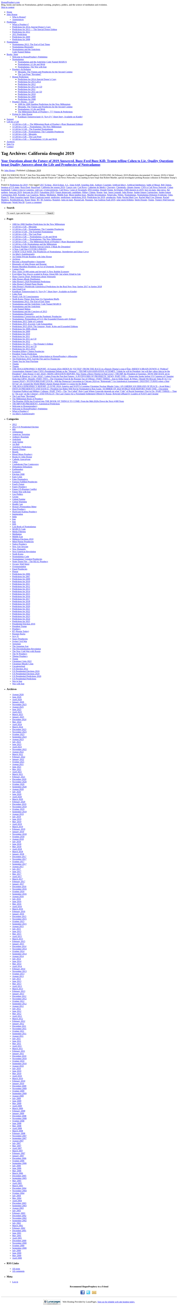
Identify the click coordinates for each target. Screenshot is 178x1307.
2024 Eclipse (58, 185)
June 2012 (16, 1011)
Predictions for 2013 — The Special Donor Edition (34, 29)
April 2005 (17, 1183)
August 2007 (18, 1141)
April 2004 (17, 1201)
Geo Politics (17, 494)
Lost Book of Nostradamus (24, 526)
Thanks (15, 364)
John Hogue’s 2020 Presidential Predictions (31, 281)
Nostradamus (12, 42)
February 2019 (18, 829)
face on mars (150, 190)
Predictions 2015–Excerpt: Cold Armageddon (32, 324)
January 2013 (18, 994)
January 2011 (18, 1053)
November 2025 (19, 704)
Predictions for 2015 (21, 594)
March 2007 (17, 1151)
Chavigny (111, 187)
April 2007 (17, 1148)
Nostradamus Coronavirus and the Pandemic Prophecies (36, 316)
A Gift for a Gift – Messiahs (24, 134)
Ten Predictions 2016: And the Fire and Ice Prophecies (36, 359)
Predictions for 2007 (21, 576)
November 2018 (19, 834)
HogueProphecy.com (10, 2)
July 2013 (16, 979)
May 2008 (16, 1126)
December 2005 (19, 1176)
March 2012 (17, 1018)
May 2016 (16, 904)
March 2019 (17, 826)
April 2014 (17, 966)
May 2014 (16, 964)
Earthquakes (17, 469)
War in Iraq (17, 681)
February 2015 (18, 941)
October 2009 (18, 1091)
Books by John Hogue (22, 457)
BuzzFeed (35, 187)
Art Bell (15, 444)
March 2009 (17, 1108)
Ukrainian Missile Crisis (22, 664)
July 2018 (16, 841)
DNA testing (93, 190)
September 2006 (19, 1163)
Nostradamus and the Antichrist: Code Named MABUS (42, 62)
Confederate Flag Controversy (25, 464)
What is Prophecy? (20, 24)
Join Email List (18, 289)
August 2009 (18, 1096)
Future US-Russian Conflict (24, 489)
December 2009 (19, 1086)
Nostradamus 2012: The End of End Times (31, 44)
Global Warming (19, 501)
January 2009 (18, 1113)
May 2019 (16, 821)
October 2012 (18, 1001)
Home (9, 12)
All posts (16, 1269)
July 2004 (16, 1196)
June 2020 (16, 794)
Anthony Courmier (103, 185)
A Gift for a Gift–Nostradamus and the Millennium (34, 244)
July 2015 (16, 929)
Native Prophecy (19, 544)
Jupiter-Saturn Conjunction (146, 192)
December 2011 (19, 1026)
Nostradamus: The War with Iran (32, 67)
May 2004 (16, 1198)
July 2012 (16, 1009)
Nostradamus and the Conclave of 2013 (29, 311)
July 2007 (16, 1143)
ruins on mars (67, 200)
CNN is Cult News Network (153, 187)
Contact (10, 146)
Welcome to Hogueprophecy (24, 406)
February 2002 (18, 1228)
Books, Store (12, 54)
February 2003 (18, 1213)
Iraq (14, 521)
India (14, 516)
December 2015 (19, 916)
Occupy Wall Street (20, 564)
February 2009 (18, 1111)
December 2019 (19, 804)
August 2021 (18, 764)
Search (10, 207)
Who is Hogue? (19, 17)
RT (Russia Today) (20, 631)
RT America (46, 200)
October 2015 (18, 921)
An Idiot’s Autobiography (23, 254)
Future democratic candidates (68, 192)
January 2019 (18, 831)
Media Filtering (19, 531)
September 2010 (19, 1063)
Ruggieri (56, 200)
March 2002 (17, 1225)
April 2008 (17, 1128)
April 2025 (17, 712)
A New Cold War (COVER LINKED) (29, 249)
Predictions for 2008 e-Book (24, 329)
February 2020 (18, 802)
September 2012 (19, 1004)
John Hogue (12, 14)
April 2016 (17, 906)
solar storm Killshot (125, 200)
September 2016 (19, 894)
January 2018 (18, 854)
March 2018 (17, 851)
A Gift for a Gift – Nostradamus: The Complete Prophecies (38, 131)
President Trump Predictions (24, 354)
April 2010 (17, 1076)
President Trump (19, 626)
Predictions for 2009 (21, 37)
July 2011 (16, 1038)
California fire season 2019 (53, 187)
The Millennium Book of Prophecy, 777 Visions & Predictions (45, 112)
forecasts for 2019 (31, 192)
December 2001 (19, 1230)
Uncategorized (18, 666)
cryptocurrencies (51, 190)
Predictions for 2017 (21, 599)
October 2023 (18, 734)
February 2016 (18, 911)
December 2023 (19, 729)
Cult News (64, 190)
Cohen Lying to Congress (22, 190)
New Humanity (19, 549)
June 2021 (16, 767)
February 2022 (18, 757)
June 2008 (16, 1123)
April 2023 (17, 747)
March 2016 (17, 909)
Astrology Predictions (21, 447)
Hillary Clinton (88, 192)
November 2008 (19, 1118)
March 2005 (17, 1186)
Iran (105, 192)
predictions (65, 197)
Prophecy (16, 629)
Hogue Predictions (20, 77)
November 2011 (19, 1028)
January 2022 (18, 759)
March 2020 (17, 799)
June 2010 (16, 1071)
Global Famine (18, 499)
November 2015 (19, 919)
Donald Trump (106, 190)
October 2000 (18, 1245)
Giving (15, 497)
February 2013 (18, 991)
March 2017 (17, 879)
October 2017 (18, 861)
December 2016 (19, 886)
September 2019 (19, 812)
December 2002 (19, 1215)
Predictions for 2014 (21, 591)
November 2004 (19, 1191)
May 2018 (16, 846)
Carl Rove (82, 187)
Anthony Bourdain (20, 437)
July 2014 (16, 959)
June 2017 (16, 871)
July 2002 (16, 1223)
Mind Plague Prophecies (23, 541)
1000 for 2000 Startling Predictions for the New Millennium (44, 104)
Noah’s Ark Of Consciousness (25, 296)
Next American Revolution (24, 551)
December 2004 (19, 1188)
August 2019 (18, 814)
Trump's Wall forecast (164, 200)
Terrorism (16, 644)
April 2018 (17, 849)
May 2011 (16, 1043)
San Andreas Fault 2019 (104, 200)
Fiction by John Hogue (22, 114)
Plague (15, 571)
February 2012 (18, 1021)
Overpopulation (19, 566)
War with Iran (18, 684)
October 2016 (18, 891)
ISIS (14, 524)
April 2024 (17, 724)
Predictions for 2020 (21, 606)
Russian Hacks (18, 634)
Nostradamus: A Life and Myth (31, 64)
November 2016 (19, 889)
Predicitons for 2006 (21, 574)
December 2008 (19, 1116)
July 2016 (16, 899)
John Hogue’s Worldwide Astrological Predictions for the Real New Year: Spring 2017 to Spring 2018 (57, 286)
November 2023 (19, 732)
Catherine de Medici (97, 187)
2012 (14, 424)
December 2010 (19, 1056)
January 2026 (18, 702)
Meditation (51, 195)
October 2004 (18, 1193)
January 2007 (18, 1156)
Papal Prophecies (19, 569)
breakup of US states (10, 187)
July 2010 (16, 1068)
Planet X (5, 197)
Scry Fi (15, 636)
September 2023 (19, 737)
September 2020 (19, 787)
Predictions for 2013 (21, 589)
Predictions (11, 22)
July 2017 (16, 869)
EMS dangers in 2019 (134, 190)
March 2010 (17, 1078)
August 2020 (18, 789)
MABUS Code (19, 529)
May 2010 (16, 1073)
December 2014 (19, 946)
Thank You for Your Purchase (25, 361)
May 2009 (16, 1103)
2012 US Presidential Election (25, 427)
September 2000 (19, 1248)
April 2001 (17, 1238)
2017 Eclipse (45, 185)
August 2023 (18, 739)
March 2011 (17, 1048)
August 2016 (18, 896)
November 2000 (19, 1243)
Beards (15, 452)
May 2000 (16, 1255)
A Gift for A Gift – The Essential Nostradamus (32, 129)
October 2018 (18, 836)
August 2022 (18, 752)
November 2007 (19, 1136)
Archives (11, 141)
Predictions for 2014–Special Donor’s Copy (31, 27)
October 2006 (18, 1161)
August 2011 (18, 1036)
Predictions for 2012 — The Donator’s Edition (32, 344)
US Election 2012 (20, 669)
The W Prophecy (19, 654)
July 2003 (16, 1210)
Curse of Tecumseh (78, 190)
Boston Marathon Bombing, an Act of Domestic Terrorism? (38, 266)
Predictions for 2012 (21, 32)
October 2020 (18, 784)
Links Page (17, 294)
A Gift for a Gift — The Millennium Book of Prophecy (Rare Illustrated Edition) (47, 124)
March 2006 (17, 1173)
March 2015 (17, 939)
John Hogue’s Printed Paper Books (27, 284)
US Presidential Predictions (24, 679)
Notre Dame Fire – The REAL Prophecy (30, 561)
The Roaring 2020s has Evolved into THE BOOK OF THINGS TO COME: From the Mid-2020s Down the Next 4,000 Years (68, 401)
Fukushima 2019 (47, 192)
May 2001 (16, 1235)
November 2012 (19, 999)
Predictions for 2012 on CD (30, 87)
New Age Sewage (20, 546)
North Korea (17, 554)
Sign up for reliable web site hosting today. (116, 1302)
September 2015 (19, 924)
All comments (18, 1271)
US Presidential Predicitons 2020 (26, 676)
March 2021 (17, 774)
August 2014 (18, 956)
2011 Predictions (19, 34)
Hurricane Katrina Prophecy (24, 511)
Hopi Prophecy (19, 509)
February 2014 (18, 969)
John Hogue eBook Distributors (26, 279)
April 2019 (17, 824)
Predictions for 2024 (21, 619)
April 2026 (17, 699)
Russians (89, 200)
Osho (170, 195)
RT (38, 200)
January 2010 (18, 1083)
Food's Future (18, 484)
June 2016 (16, 901)
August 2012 (18, 1006)
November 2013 (19, 971)
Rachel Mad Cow (130, 197)
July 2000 (16, 1250)
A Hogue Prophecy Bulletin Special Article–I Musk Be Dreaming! (41, 246)
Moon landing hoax (77, 195)
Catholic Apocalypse (21, 459)
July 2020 (16, 792)
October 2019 (18, 809)
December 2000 (19, 1240)
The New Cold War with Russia (26, 651)
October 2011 (18, 1031)
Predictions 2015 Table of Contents (27, 321)
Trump (151, 200)
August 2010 (18, 1066)
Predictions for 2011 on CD (30, 92)
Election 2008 (18, 474)
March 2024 (17, 727)
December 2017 (19, 856)
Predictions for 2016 (21, 596)
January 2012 (18, 1023)
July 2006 (16, 1166)
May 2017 (16, 874)
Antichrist (16, 439)
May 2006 (16, 1171)
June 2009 (16, 1101)
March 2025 (17, 714)
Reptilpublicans (17, 200)
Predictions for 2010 (27, 94)
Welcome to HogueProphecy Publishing (29, 57)
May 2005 (16, 1181)
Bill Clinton (166, 185)
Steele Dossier (141, 200)
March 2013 (17, 989)
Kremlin (21, 195)
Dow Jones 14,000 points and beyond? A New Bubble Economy (40, 271)
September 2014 (19, 954)
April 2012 (17, 1016)
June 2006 (16, 1168)
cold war (38, 190)
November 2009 (19, 1088)
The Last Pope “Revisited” (29, 74)
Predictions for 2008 (21, 39)
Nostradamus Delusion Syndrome (152, 195)
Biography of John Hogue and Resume (29, 264)
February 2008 (18, 1133)
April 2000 (17, 1258)
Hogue (99, 192)
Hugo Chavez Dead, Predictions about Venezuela (34, 276)
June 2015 (16, 931)
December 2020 (19, 779)
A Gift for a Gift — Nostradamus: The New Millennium (36, 127)
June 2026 (16, 697)
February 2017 (18, 881)
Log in (15, 1282)
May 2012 (16, 1013)
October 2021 (18, 762)
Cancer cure (71, 187)
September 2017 (19, 864)
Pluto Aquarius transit (19, 197)
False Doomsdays (20, 479)
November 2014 (19, 949)
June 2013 (16, 981)
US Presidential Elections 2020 (25, 674)
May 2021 (16, 769)
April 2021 (17, 772)
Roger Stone (30, 200)
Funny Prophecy (19, 487)
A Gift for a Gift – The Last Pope (26, 136)
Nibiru (120, 195)
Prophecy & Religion (21, 69)
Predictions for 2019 (19, 185)
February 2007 (18, 1153)
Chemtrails (121, 187)
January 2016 (18, 914)
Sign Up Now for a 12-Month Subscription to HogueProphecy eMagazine (44, 356)
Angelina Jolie (87, 185)
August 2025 (18, 707)
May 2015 (16, 934)
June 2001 (16, 1233)
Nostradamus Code (20, 556)
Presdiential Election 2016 (23, 624)
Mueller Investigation (96, 195)
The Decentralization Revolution (26, 649)
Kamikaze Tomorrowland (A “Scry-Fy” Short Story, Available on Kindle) (50, 117)
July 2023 (16, 742)
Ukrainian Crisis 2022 (22, 661)
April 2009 (17, 1106)
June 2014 (16, 961)
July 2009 (16, 1098)
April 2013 (17, 986)
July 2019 (16, 817)
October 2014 (18, 951)
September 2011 (19, 1033)
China (15, 462)
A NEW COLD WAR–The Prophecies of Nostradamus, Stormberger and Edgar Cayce (50, 251)
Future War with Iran (21, 492)
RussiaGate (79, 200)
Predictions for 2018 (21, 601)
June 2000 (16, 1253)
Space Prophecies (20, 639)
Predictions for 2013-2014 (29, 82)
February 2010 (18, 1081)
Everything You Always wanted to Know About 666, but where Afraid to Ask (46, 274)
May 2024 (16, 722)
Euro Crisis (17, 477)
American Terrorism (21, 434)
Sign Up (10, 144)
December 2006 (19, 1158)
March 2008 (17, 1131)
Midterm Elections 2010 (22, 539)
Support (10, 119)
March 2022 (17, 754)
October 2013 (18, 974)
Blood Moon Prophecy (22, 454)
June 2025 (16, 709)
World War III (18, 202)
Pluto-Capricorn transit (40, 197)
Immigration (17, 514)
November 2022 (19, 749)
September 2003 (19, 1205)
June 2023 (16, 744)
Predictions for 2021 (21, 609)
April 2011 (17, 1046)
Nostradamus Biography (23, 47)
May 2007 (16, 1146)
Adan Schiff (74, 185)
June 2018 (16, 844)
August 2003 (18, 1208)
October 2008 (18, 1121)
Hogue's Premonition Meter (24, 506)
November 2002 (19, 1218)
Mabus (42, 195)
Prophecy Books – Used (23, 102)
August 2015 (18, 926)
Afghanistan (17, 432)
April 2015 (17, 936)
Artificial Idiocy (119, 185)
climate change (133, 187)
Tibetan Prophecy (20, 656)
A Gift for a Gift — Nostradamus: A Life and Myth (34, 139)
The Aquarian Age (20, 646)
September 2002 (19, 1220)
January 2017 (18, 884)
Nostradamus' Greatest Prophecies (27, 559)
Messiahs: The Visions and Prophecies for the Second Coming (45, 72)
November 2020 (19, 782)
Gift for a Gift (13, 122)
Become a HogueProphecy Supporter (28, 261)
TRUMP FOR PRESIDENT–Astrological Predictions (36, 404)
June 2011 (16, 1041)
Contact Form (18, 269)
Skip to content (7, 7)
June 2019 (16, 819)
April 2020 (17, 797)
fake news (161, 190)
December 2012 (19, 996)
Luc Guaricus (32, 195)
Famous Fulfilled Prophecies (24, 482)
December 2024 (19, 719)
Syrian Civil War (19, 641)
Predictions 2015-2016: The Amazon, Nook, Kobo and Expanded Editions (45, 326)
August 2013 (18, 976)
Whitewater (6, 202)
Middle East (62, 195)
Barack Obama (18, 449)
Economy (16, 472)
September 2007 (19, 1138)
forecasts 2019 (15, 192)
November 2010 (19, 1058)
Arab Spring (17, 442)
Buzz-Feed (25, 187)
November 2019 (19, 807)
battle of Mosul (153, 185)
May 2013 (16, 984)
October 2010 (18, 1061)
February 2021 (18, 777)
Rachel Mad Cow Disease (150, 197)
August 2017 (18, 866)
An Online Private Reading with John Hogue (32, 256)
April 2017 (17, 876)
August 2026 (18, 694)
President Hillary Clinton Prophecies (28, 351)
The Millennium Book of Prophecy (27, 399)
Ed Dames (118, 190)
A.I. (66, 185)
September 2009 (19, 1093)
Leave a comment (34, 202)
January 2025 (18, 717)
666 (14, 429)
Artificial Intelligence (136, 185)
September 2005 (19, 1178)
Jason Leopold (114, 192)
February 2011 (18, 1051)
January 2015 (18, 944)
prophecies (111, 197)
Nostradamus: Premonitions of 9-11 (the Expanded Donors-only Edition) (44, 319)
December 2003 (19, 1203)
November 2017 (19, 859)
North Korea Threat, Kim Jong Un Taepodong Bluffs (35, 299)
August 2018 (18, 839)
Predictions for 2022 (21, 611)
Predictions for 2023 (21, 616)
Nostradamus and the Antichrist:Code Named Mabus (26, 50)
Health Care (17, 504)
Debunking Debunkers (22, 467)
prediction (55, 197)
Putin (119, 197)
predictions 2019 (78, 197)
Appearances (18, 19)
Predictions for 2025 (21, 621)
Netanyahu (112, 195)
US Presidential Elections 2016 (25, 671)
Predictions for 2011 (26, 89)
